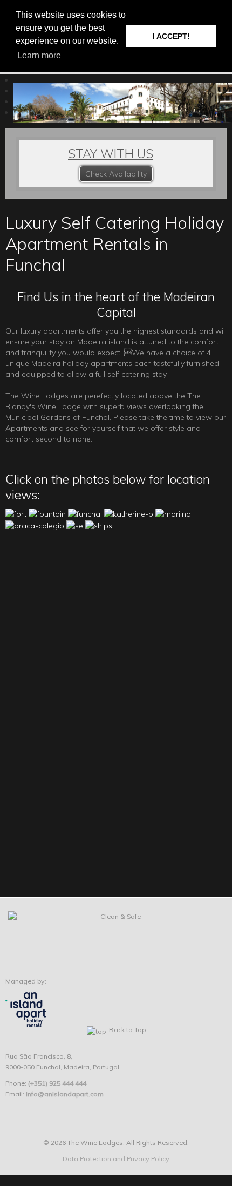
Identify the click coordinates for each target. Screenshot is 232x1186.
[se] (74, 525)
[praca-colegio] (34, 525)
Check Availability (116, 174)
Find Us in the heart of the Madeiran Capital (116, 304)
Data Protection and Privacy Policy (116, 1159)
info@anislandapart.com (65, 1094)
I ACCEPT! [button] (171, 36)
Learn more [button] (39, 55)
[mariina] (173, 513)
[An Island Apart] (25, 1009)
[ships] (98, 525)
